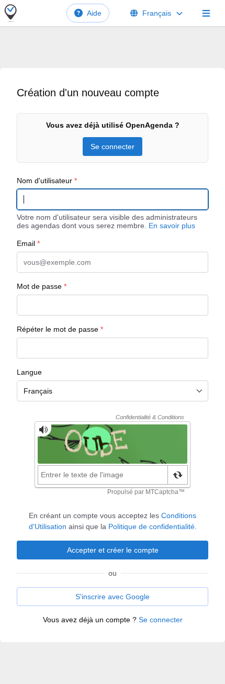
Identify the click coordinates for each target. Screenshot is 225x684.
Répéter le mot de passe (60, 329)
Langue (29, 372)
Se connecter (112, 146)
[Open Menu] (206, 13)
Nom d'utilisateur (47, 180)
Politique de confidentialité (151, 526)
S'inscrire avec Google (112, 596)
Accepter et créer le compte (113, 550)
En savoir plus (172, 225)
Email (28, 243)
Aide (94, 13)
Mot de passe (41, 286)
